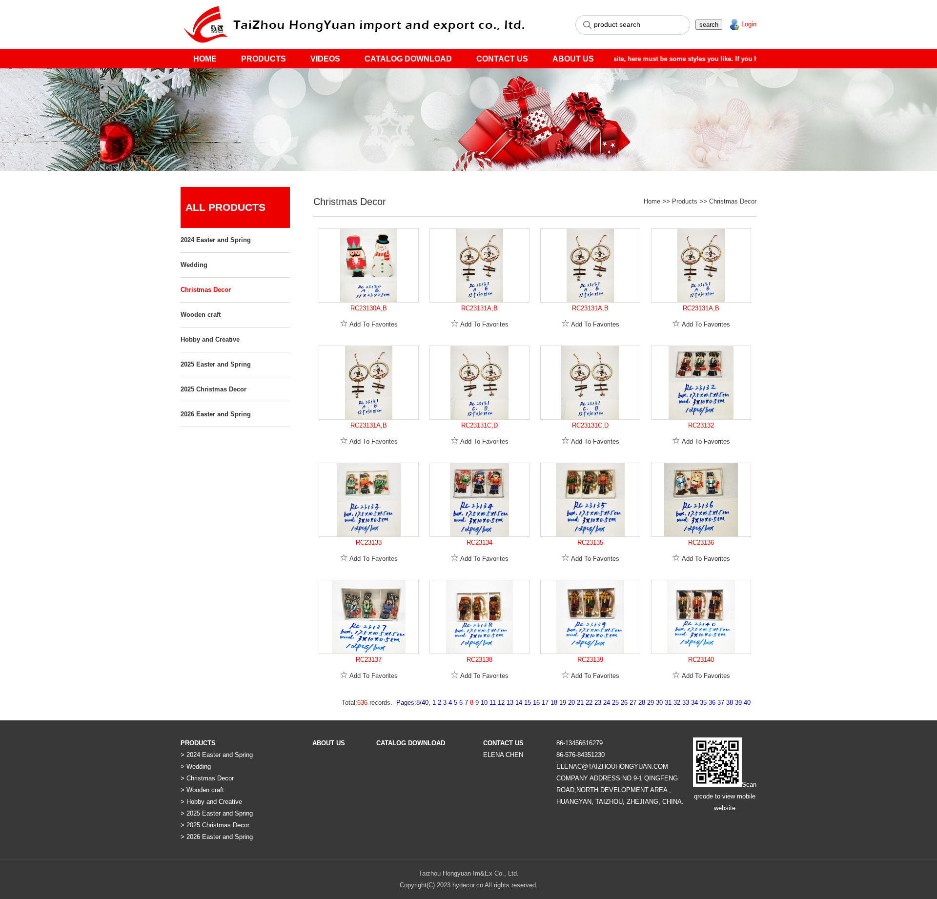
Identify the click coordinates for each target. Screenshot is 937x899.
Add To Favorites (369, 324)
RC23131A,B (479, 308)
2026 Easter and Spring (216, 414)
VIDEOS (325, 59)
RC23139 (590, 659)
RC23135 (590, 542)
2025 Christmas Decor (213, 389)
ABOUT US (573, 59)
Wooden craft (201, 314)
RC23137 (369, 659)
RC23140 (701, 659)
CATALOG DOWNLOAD (408, 59)
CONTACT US (502, 59)
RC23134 (479, 542)
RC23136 (701, 542)
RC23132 (701, 425)
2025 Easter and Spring (216, 364)
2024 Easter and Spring (216, 240)
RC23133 (369, 542)
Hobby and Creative (210, 339)
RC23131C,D (479, 425)
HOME (205, 59)
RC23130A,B (368, 308)
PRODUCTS (263, 59)
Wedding (194, 264)
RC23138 (479, 659)
